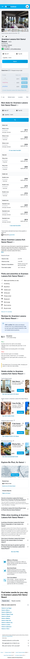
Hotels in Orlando (6, 616)
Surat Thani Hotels (7, 655)
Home (2, 652)
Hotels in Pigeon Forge (7, 614)
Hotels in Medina (6, 618)
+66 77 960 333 (6, 47)
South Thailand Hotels (20, 652)
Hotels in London (6, 624)
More (2, 252)
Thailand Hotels (8, 652)
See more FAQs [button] (15, 551)
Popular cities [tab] (5, 601)
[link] (10, 394)
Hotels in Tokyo (5, 628)
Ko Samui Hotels (18, 655)
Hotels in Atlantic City (7, 622)
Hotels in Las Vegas (6, 608)
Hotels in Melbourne (7, 612)
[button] (2, 6)
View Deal (20, 390)
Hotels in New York (6, 620)
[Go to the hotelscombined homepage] (10, 6)
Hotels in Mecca (6, 610)
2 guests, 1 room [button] (7, 57)
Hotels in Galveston (6, 626)
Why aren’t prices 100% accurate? (11, 646)
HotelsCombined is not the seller (10, 640)
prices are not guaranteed (7, 636)
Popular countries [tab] (16, 601)
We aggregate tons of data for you (11, 643)
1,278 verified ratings (15, 49)
